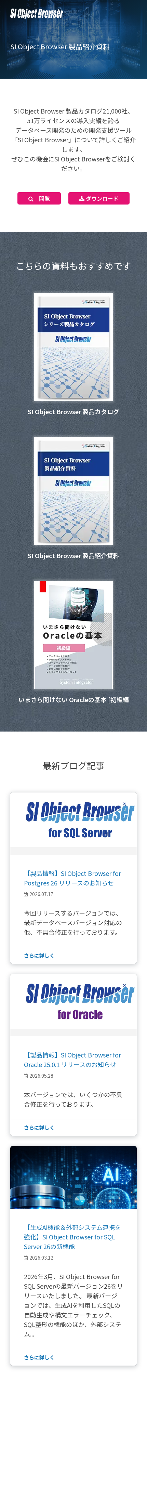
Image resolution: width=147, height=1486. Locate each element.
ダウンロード (101, 198)
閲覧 (42, 198)
